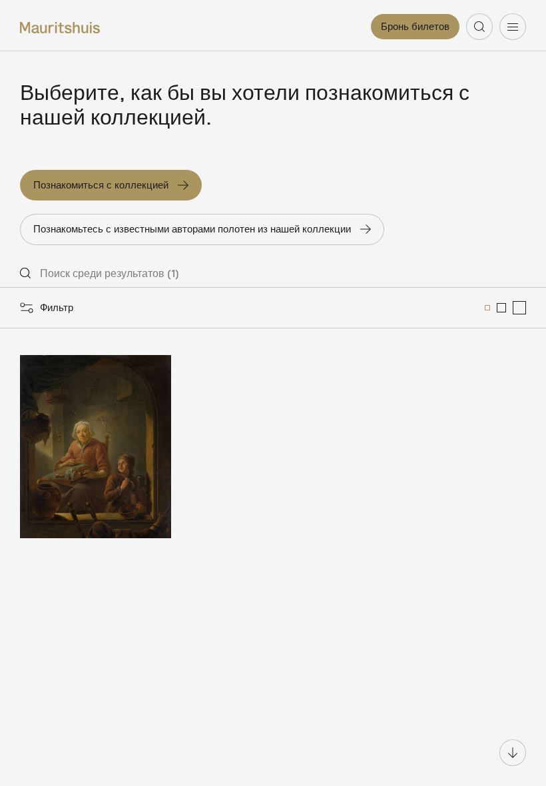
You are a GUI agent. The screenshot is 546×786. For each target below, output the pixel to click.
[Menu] (512, 26)
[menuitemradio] (487, 307)
